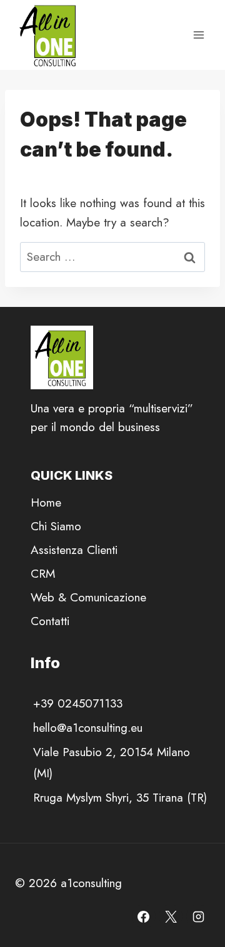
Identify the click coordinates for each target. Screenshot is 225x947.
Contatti (50, 621)
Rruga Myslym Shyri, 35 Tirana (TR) (120, 797)
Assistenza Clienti (74, 549)
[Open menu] (198, 34)
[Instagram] (198, 916)
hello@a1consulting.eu (87, 727)
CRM (43, 573)
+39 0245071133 (77, 703)
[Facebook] (144, 916)
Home (46, 502)
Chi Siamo (56, 526)
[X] (170, 916)
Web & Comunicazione (88, 597)
